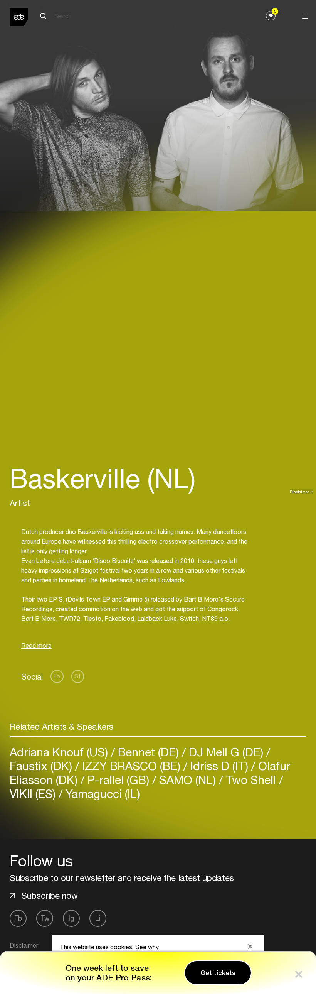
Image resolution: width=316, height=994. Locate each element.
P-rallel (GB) (118, 779)
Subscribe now (49, 896)
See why (147, 946)
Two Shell (251, 779)
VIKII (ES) (34, 793)
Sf (77, 676)
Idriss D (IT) (219, 766)
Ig (71, 918)
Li (98, 918)
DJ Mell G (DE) (226, 752)
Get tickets (217, 973)
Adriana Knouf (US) (60, 752)
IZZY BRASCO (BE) (131, 766)
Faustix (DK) (42, 766)
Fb (57, 676)
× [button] (298, 973)
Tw (44, 918)
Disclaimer (299, 491)
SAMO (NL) (187, 779)
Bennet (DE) (148, 752)
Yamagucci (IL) (101, 793)
